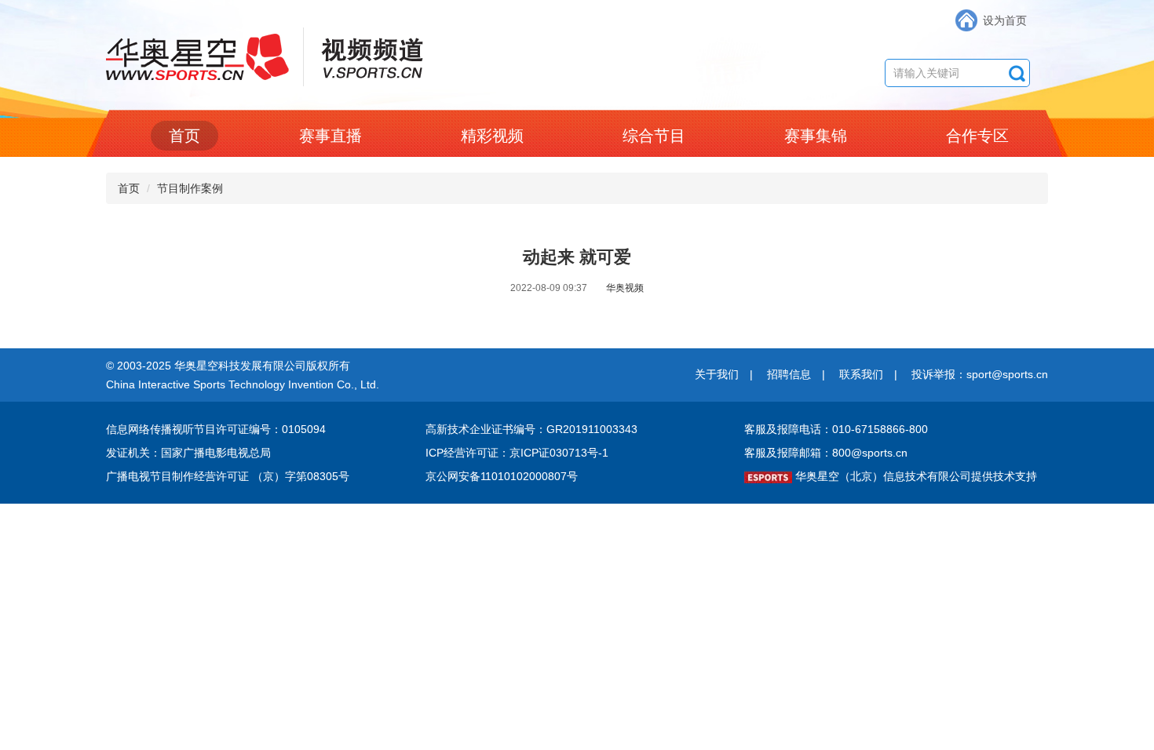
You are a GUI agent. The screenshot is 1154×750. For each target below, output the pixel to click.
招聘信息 (789, 374)
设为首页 (1005, 20)
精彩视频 (492, 135)
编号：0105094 (287, 429)
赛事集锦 (815, 135)
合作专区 (977, 135)
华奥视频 (625, 287)
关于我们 (717, 374)
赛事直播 (330, 135)
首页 (184, 135)
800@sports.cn (869, 452)
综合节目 (654, 135)
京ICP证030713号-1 (558, 452)
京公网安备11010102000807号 (501, 476)
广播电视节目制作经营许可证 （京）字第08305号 (227, 476)
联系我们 (861, 374)
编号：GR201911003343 (575, 429)
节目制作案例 (190, 188)
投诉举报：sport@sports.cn (979, 374)
